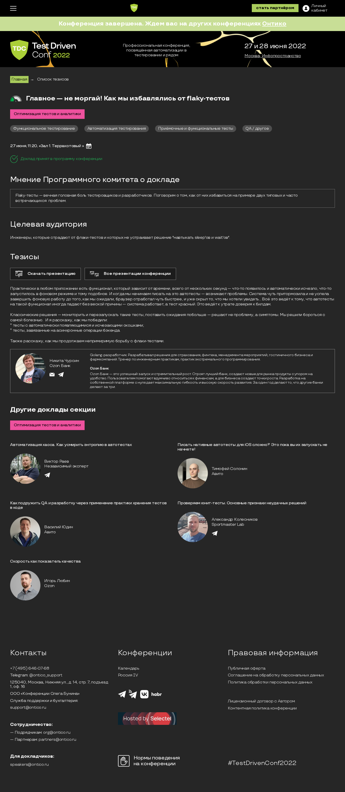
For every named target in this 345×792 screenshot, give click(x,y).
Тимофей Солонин (229, 468)
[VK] (144, 697)
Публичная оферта (246, 668)
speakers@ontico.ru (29, 764)
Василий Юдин (58, 527)
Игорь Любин (57, 580)
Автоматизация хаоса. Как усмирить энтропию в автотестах (71, 444)
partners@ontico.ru (57, 739)
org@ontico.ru (56, 732)
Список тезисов (53, 79)
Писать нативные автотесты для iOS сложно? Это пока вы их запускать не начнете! (252, 447)
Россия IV (128, 675)
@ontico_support (45, 675)
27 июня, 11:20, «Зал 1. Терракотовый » (47, 146)
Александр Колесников (235, 519)
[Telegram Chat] (122, 697)
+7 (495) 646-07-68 (29, 668)
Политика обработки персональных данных (270, 682)
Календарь (128, 668)
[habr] (157, 695)
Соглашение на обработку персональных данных (276, 675)
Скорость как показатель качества (45, 561)
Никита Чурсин (64, 360)
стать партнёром (275, 8)
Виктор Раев (56, 461)
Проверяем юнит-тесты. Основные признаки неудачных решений (242, 503)
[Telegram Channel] (133, 698)
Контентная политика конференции (262, 708)
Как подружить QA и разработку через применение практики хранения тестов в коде (88, 505)
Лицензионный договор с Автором (261, 701)
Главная (19, 79)
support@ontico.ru (28, 707)
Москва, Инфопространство (272, 56)
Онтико (274, 23)
